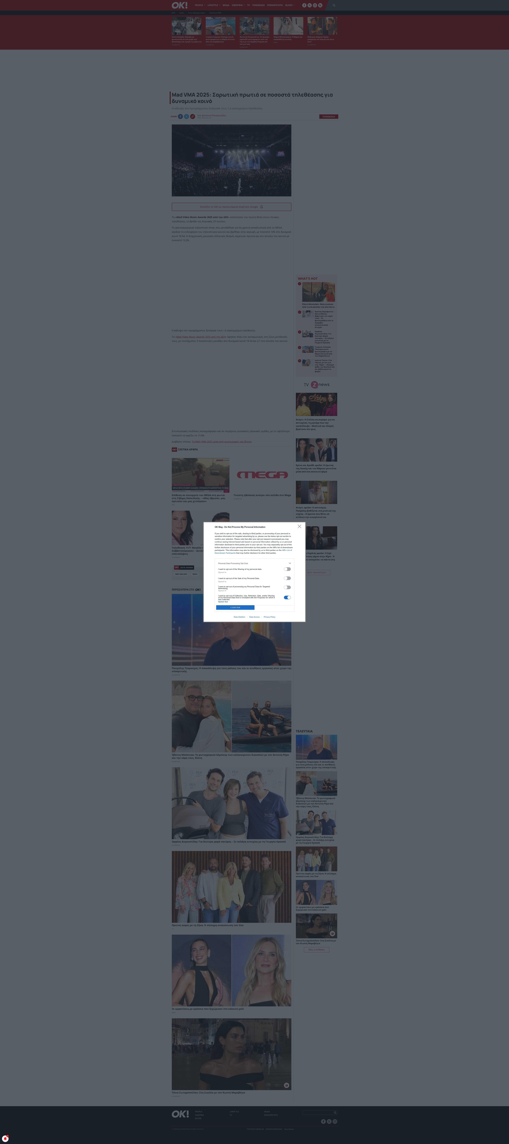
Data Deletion (239, 617)
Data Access (254, 617)
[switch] (287, 569)
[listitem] (254, 563)
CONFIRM (235, 608)
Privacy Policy (269, 617)
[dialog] (254, 572)
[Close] (300, 527)
